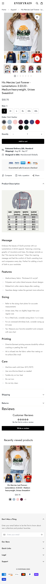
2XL (29, 111)
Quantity (5, 134)
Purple (32, 122)
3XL (35, 111)
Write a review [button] (23, 428)
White (15, 127)
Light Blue (9, 122)
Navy (26, 122)
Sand (4, 127)
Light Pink (15, 122)
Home (4, 9)
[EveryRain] (23, 3)
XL (23, 111)
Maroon (21, 122)
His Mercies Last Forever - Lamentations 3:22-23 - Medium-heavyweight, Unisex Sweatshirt (17, 488)
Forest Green (26, 127)
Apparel (13, 9)
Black (21, 127)
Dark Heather (4, 122)
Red (37, 122)
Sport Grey (9, 127)
